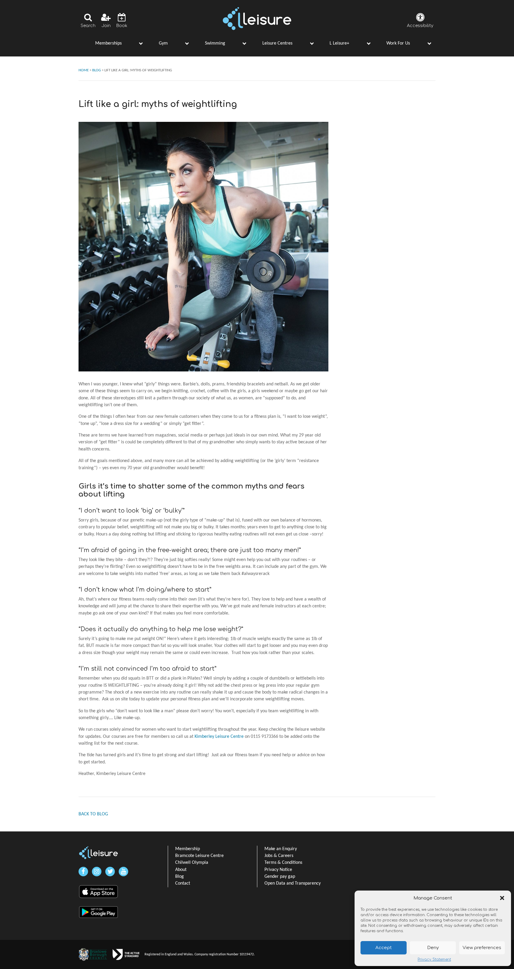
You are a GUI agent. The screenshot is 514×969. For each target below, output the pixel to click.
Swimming (215, 43)
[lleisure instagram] (96, 871)
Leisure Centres (277, 43)
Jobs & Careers (278, 855)
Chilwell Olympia (191, 862)
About (181, 869)
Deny (433, 947)
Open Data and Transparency (292, 883)
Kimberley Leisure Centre (219, 736)
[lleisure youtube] (123, 871)
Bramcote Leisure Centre (199, 855)
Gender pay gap (279, 876)
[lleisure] (98, 853)
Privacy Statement (434, 959)
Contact (182, 883)
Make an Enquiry (280, 849)
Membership (187, 849)
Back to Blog (93, 814)
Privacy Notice (278, 869)
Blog (179, 876)
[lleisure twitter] (110, 871)
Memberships (108, 43)
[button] (502, 898)
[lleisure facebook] (83, 871)
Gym (163, 43)
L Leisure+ (339, 43)
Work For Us (398, 43)
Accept (383, 947)
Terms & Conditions (283, 862)
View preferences (482, 947)
